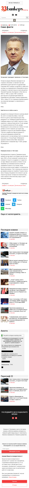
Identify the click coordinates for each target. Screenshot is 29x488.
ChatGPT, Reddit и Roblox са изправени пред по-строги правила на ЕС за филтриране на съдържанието (18, 235)
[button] (14, 20)
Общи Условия (12, 477)
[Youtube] (16, 15)
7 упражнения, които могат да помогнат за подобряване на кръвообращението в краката (18, 319)
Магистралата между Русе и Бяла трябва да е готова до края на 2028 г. (18, 262)
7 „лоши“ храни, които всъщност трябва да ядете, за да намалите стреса (18, 281)
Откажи (14, 485)
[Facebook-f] (13, 418)
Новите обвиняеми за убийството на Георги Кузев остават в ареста (18, 398)
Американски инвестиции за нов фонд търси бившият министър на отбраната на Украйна (18, 291)
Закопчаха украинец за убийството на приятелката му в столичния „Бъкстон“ (18, 309)
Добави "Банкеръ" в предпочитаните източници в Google (15, 194)
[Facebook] (13, 15)
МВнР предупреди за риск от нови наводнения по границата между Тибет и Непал (18, 272)
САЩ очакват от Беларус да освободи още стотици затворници (18, 244)
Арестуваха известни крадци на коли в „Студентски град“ (18, 252)
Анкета (4, 331)
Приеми (14, 481)
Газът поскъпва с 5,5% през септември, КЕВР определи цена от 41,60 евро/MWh (18, 300)
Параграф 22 (7, 376)
